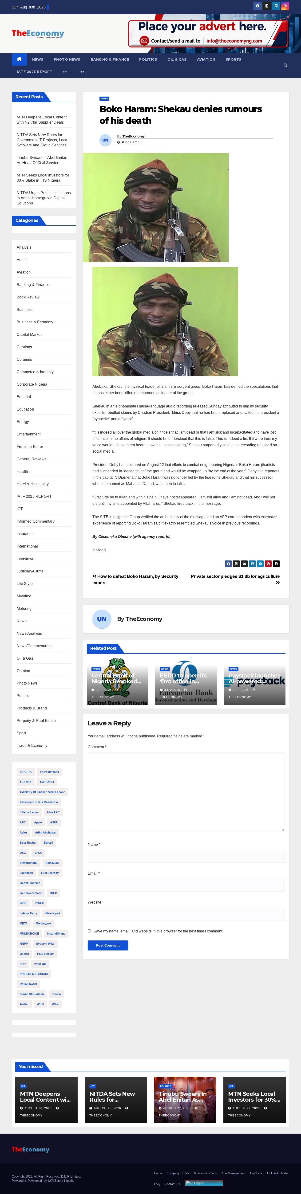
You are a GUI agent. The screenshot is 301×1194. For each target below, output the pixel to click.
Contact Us (172, 1184)
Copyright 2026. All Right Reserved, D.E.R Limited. (46, 1176)
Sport (21, 733)
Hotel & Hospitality (33, 484)
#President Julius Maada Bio (39, 802)
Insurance (25, 534)
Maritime (24, 596)
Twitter (24, 1004)
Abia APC (53, 812)
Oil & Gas (177, 59)
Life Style (25, 584)
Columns (24, 359)
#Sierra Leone (29, 812)
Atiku (23, 832)
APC (23, 822)
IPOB (23, 903)
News (38, 59)
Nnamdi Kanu (56, 933)
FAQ (157, 1184)
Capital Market (29, 335)
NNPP (24, 943)
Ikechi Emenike (30, 883)
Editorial (24, 397)
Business (25, 310)
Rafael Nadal (28, 984)
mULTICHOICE (29, 933)
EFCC (38, 852)
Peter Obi (40, 964)
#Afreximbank (49, 772)
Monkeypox (43, 923)
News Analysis (29, 633)
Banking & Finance (110, 59)
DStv (23, 852)
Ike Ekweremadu (31, 893)
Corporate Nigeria (32, 384)
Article (22, 260)
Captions (24, 347)
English (198, 1183)
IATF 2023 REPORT (34, 72)
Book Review (28, 297)
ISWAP (39, 903)
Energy (23, 422)
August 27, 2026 (177, 1108)
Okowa (24, 953)
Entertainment (29, 434)
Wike (55, 1004)
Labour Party (28, 913)
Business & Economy (35, 322)
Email (94, 873)
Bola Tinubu (28, 842)
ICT (20, 509)
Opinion (23, 671)
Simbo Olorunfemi (32, 994)
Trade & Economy (32, 746)
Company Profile (178, 1173)
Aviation (206, 59)
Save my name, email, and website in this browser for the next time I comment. (158, 931)
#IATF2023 (47, 782)
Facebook (26, 873)
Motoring (24, 609)
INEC (53, 893)
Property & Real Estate (36, 721)
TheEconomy (133, 136)
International (27, 546)
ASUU (54, 822)
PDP (23, 964)
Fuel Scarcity (50, 873)
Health (22, 472)
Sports (234, 59)
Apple (38, 822)
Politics (148, 59)
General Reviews (31, 459)
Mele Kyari (52, 913)
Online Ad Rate (277, 1173)
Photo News (67, 59)
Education (25, 409)
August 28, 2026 (38, 1108)
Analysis (24, 247)
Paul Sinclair (45, 953)
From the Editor (30, 447)
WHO (40, 1004)
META (24, 923)
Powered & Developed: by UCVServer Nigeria (43, 1180)
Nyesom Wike (45, 943)
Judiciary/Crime (30, 571)
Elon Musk (52, 863)
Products (256, 1173)
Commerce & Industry (35, 372)
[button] (285, 65)
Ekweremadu (28, 863)
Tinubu (56, 994)
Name (94, 844)
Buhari (48, 842)
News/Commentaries (34, 646)
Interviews (25, 559)
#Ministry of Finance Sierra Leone (42, 792)
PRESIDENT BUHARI (34, 974)
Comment (97, 747)
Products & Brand (32, 708)
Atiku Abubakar (45, 832)
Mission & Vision (205, 1173)
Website (94, 902)
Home (158, 1173)
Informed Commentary (36, 521)
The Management (234, 1173)
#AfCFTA (26, 772)
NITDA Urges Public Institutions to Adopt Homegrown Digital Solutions (44, 198)
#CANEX (26, 782)
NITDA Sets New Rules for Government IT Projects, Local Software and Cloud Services (42, 140)
